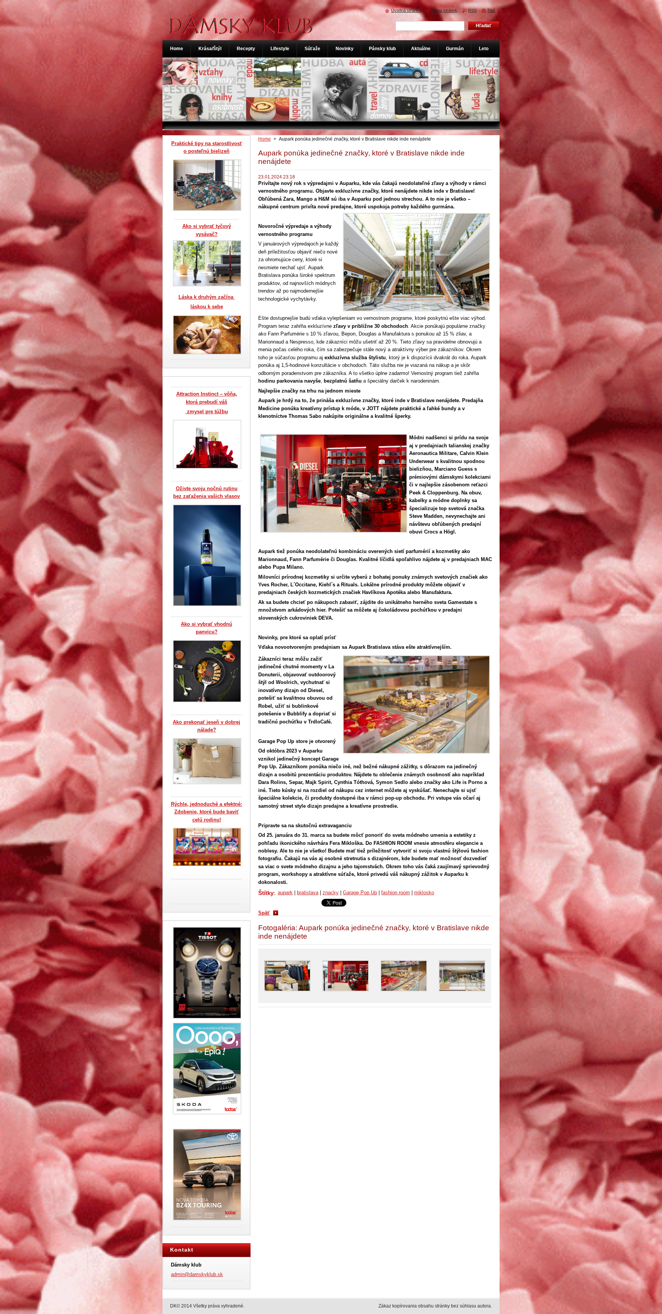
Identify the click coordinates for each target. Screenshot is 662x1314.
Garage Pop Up (360, 892)
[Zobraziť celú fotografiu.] (287, 976)
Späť (264, 913)
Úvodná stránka (406, 10)
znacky (331, 892)
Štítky (266, 893)
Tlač (491, 10)
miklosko (424, 892)
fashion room (395, 892)
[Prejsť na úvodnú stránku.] (241, 30)
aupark (285, 892)
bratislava (307, 892)
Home (264, 139)
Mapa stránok (444, 10)
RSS (472, 10)
